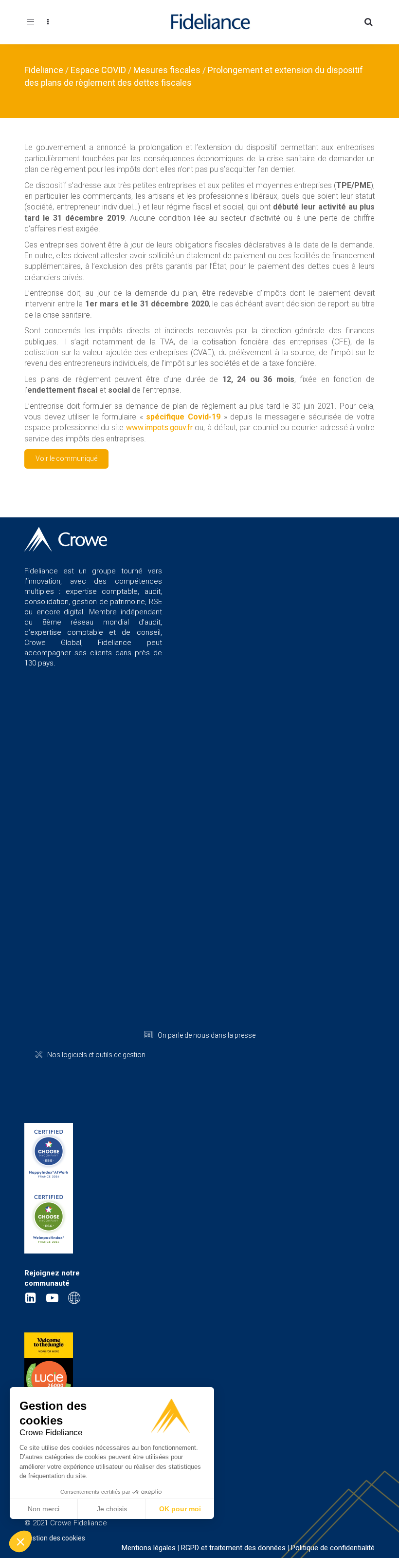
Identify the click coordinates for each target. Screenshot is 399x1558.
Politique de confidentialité (333, 1547)
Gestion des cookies (54, 1538)
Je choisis (112, 1509)
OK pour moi (180, 1509)
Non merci (43, 1509)
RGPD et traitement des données (233, 1547)
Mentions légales (149, 1547)
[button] (20, 1541)
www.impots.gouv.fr (159, 427)
